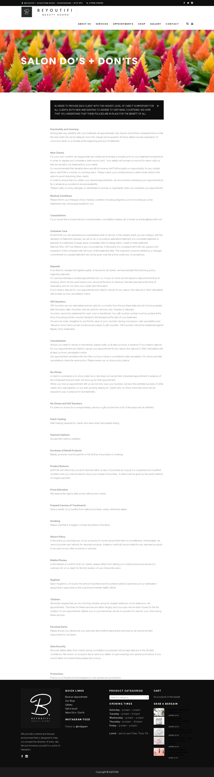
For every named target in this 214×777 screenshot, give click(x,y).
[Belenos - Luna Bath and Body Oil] (159, 712)
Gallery (69, 705)
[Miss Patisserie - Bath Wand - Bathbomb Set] (159, 732)
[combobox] (129, 697)
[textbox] (129, 697)
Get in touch (71, 708)
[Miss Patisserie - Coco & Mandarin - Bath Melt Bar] (159, 752)
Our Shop (70, 701)
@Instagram (82, 726)
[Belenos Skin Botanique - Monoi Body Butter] (159, 721)
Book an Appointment (76, 697)
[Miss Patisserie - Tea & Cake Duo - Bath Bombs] (159, 741)
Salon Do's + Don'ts (74, 712)
